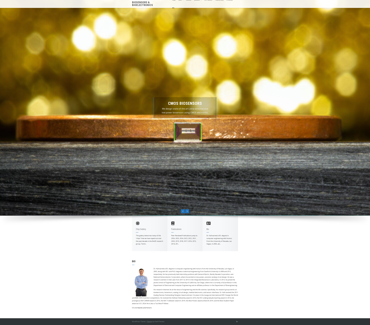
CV (133, 308)
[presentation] (183, 211)
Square (149, 321)
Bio (173, 8)
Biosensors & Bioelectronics (142, 4)
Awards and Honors (144, 308)
